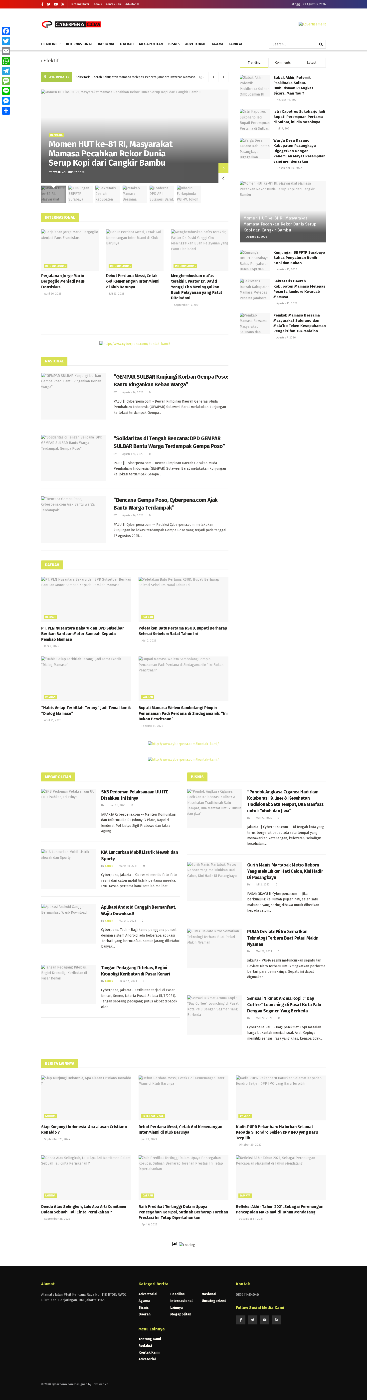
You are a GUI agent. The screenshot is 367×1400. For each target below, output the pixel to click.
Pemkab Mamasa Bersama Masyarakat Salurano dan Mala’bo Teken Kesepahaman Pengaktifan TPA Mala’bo (153, 77)
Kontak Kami (114, 4)
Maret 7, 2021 (127, 920)
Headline (49, 44)
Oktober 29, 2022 (249, 1144)
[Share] (6, 111)
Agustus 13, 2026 (286, 269)
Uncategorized (214, 1301)
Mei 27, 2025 (263, 818)
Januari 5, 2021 (127, 981)
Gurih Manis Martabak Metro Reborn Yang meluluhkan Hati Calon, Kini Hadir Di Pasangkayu (285, 871)
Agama (217, 44)
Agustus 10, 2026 (286, 303)
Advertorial (148, 1294)
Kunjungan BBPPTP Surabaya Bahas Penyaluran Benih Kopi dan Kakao (299, 257)
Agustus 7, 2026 (286, 337)
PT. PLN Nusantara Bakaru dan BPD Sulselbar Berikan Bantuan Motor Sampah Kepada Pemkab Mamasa (82, 634)
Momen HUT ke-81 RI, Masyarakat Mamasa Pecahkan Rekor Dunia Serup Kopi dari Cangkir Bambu (111, 153)
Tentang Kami (79, 4)
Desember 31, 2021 (250, 1218)
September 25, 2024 (56, 1139)
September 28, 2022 (56, 1218)
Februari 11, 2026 (152, 726)
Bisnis (174, 44)
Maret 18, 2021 (127, 865)
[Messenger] (6, 101)
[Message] (6, 81)
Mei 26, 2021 (263, 951)
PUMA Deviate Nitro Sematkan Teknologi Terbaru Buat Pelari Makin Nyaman (282, 938)
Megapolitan (151, 44)
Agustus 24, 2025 (132, 392)
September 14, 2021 (186, 305)
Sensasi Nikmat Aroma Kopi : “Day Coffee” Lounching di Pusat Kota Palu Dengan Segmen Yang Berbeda (284, 1005)
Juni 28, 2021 (117, 805)
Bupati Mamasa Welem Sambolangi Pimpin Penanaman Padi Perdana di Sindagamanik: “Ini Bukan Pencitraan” (183, 713)
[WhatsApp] (6, 61)
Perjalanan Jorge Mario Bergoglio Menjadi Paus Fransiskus (63, 281)
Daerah (127, 44)
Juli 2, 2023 (262, 884)
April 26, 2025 (52, 293)
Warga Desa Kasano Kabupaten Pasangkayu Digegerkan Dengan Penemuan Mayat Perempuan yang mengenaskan (299, 151)
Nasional (106, 44)
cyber (56, 172)
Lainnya (235, 44)
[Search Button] (321, 44)
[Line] (6, 91)
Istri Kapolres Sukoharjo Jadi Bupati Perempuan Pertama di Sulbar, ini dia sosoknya (299, 116)
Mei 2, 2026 (51, 646)
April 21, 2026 (52, 720)
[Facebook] (6, 31)
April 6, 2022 (149, 1224)
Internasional (79, 44)
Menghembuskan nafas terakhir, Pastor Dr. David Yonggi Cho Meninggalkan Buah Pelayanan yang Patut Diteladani (196, 287)
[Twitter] (6, 41)
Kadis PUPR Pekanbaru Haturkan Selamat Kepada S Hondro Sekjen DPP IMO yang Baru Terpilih (277, 1132)
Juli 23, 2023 (116, 293)
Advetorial (132, 4)
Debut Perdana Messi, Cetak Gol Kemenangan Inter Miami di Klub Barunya (133, 281)
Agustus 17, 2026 (256, 236)
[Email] (6, 51)
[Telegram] (6, 71)
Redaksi (97, 4)
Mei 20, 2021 (263, 1018)
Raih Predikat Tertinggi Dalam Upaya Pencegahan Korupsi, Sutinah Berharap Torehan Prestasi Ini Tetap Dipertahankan (183, 1212)
